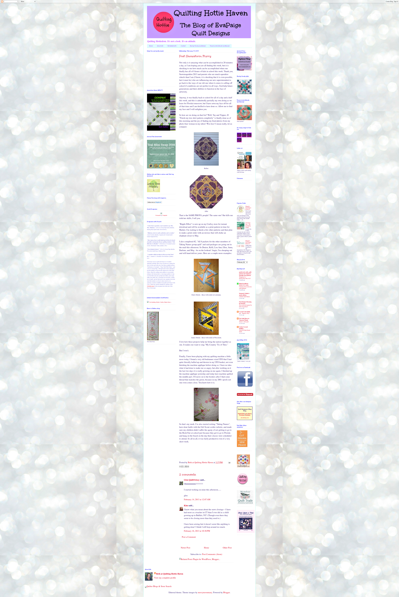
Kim (186, 505)
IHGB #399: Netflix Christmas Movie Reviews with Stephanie (245, 286)
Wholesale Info (172, 46)
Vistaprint (164, 215)
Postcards (158, 215)
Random (247, 415)
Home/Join (241, 413)
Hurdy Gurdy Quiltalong (198, 46)
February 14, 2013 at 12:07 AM (197, 499)
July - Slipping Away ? (244, 313)
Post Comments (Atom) (212, 554)
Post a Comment (189, 536)
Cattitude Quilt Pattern (244, 296)
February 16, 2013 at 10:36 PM (197, 530)
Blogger (226, 592)
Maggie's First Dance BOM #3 (248, 207)
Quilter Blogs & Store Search (159, 586)
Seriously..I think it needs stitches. (244, 294)
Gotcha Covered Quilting (243, 327)
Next (249, 413)
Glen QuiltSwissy (192, 479)
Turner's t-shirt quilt (244, 321)
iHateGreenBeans (243, 283)
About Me (160, 46)
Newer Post (185, 547)
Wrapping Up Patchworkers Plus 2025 (245, 277)
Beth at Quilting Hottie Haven (169, 573)
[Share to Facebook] (186, 466)
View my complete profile (165, 577)
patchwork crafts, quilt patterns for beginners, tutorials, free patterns (245, 273)
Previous (241, 415)
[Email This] (180, 466)
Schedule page (150, 286)
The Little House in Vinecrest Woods (244, 319)
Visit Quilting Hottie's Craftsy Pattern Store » (160, 302)
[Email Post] (228, 462)
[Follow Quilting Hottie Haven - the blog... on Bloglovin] (154, 203)
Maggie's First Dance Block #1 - (248, 242)
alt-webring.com (245, 417)
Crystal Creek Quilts (244, 312)
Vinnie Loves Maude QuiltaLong (219, 46)
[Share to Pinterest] (188, 466)
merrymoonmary (205, 592)
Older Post (227, 547)
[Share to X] (184, 466)
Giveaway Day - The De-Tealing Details (248, 225)
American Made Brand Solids (244, 330)
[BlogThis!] (182, 466)
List (246, 413)
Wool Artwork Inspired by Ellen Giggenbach (245, 305)
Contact (183, 46)
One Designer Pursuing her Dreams (245, 302)
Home (151, 46)
